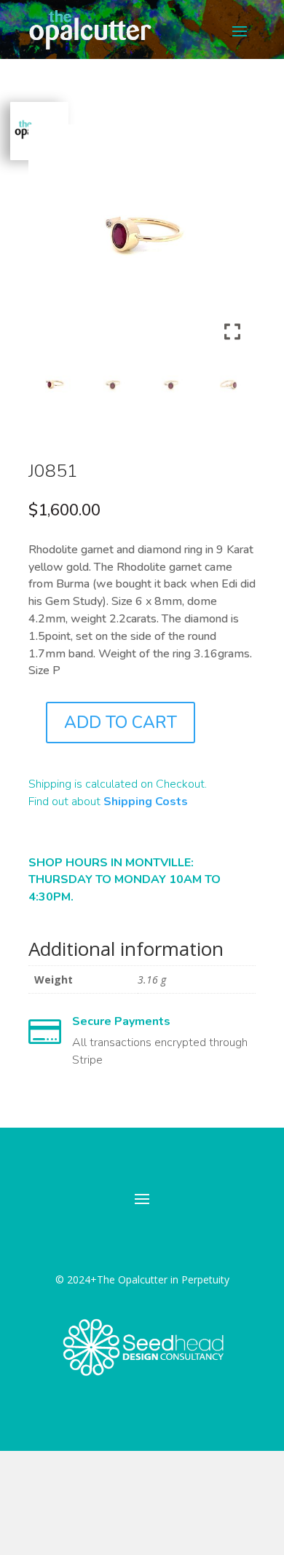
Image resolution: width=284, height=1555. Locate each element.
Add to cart (120, 722)
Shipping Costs (145, 802)
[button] (233, 244)
